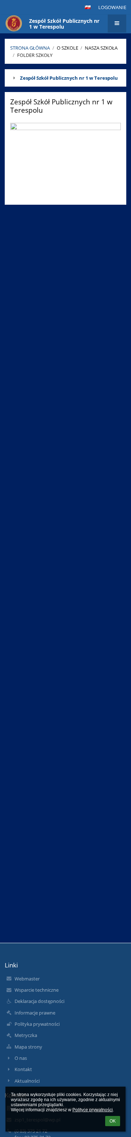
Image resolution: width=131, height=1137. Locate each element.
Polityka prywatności (37, 1024)
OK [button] (113, 1121)
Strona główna (30, 48)
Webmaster (27, 978)
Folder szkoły (34, 55)
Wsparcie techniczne (37, 990)
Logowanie (112, 7)
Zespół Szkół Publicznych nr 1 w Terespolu (69, 78)
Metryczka (26, 1035)
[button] (87, 7)
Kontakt (23, 1069)
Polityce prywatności (92, 1109)
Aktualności (27, 1081)
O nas (21, 1058)
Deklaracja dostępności (39, 1001)
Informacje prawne (35, 1012)
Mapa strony (28, 1047)
